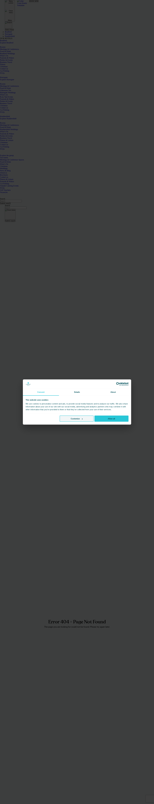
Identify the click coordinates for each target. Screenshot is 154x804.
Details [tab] (77, 392)
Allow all (111, 419)
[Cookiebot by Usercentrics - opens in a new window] (117, 384)
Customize (75, 419)
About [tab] (113, 392)
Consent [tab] (41, 392)
